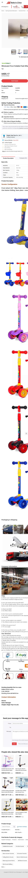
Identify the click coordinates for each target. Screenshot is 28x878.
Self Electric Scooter (22, 860)
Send (14, 743)
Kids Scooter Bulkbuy (7, 864)
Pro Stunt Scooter (20, 846)
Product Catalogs (22, 826)
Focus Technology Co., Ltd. (18, 872)
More (2, 867)
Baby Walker (4, 832)
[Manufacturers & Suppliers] (14, 2)
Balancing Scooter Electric (9, 860)
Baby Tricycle (18, 832)
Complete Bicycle (5, 829)
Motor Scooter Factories (8, 853)
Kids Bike (17, 829)
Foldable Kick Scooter (8, 846)
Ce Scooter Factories (22, 853)
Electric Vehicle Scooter (22, 857)
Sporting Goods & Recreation (11, 10)
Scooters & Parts (22, 10)
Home (2, 10)
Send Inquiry (14, 81)
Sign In (3, 151)
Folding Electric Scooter (8, 857)
